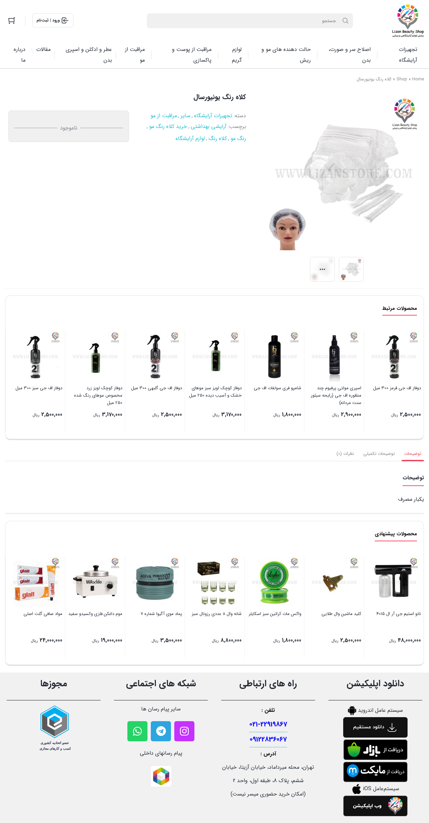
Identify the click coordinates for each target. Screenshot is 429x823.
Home (418, 79)
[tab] (413, 454)
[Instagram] (184, 731)
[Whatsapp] (137, 731)
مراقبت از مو (163, 116)
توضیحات (412, 453)
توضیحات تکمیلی (379, 453)
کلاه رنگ (217, 138)
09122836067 (268, 739)
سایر (185, 116)
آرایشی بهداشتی (209, 126)
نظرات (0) (345, 453)
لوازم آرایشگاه (190, 138)
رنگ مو (238, 138)
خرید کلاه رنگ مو (168, 126)
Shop (401, 79)
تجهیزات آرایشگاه (213, 116)
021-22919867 (268, 724)
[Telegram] (161, 731)
